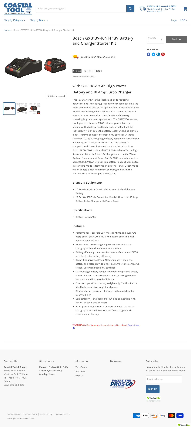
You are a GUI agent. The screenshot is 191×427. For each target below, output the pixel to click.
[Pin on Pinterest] (163, 54)
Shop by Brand (38, 20)
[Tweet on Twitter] (153, 54)
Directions (80, 371)
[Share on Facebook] (148, 54)
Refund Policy (31, 414)
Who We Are (81, 367)
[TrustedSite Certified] (153, 399)
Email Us (79, 375)
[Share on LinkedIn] (158, 54)
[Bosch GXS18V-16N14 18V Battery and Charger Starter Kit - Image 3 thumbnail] (35, 108)
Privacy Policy (46, 414)
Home (7, 30)
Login (174, 20)
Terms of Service (62, 414)
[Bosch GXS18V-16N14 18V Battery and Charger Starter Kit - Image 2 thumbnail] (22, 108)
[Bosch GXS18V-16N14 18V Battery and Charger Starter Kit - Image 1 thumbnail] (9, 108)
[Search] (130, 8)
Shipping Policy (14, 414)
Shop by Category (13, 20)
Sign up (152, 388)
